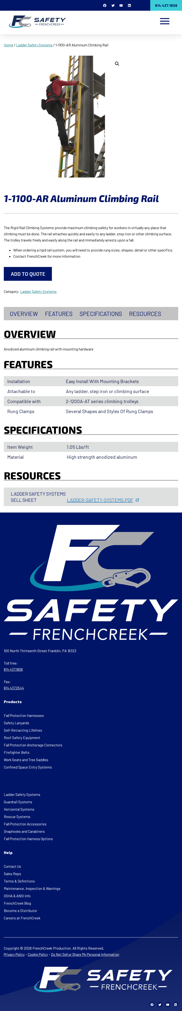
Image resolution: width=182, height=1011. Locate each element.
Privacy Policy (14, 954)
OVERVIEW (24, 313)
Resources (145, 313)
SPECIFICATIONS (101, 313)
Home (8, 45)
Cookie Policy (38, 954)
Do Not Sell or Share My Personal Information (85, 954)
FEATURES (59, 313)
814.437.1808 (166, 5)
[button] (117, 63)
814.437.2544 (14, 688)
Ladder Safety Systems (34, 45)
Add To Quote (28, 274)
